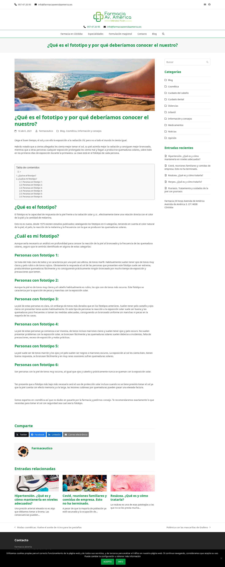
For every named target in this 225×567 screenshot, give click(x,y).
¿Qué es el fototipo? (27, 175)
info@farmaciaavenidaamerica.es (55, 4)
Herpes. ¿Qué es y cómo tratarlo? (185, 181)
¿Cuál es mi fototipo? (27, 178)
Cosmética (71, 130)
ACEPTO (107, 561)
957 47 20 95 (24, 4)
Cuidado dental (176, 99)
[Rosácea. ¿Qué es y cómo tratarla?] (133, 483)
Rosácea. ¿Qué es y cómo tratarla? (129, 498)
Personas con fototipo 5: (32, 194)
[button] (163, 34)
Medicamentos (175, 125)
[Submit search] (207, 61)
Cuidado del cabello (178, 92)
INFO (120, 561)
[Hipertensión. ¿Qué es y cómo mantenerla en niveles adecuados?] (37, 483)
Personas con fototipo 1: (32, 182)
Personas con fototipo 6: (32, 196)
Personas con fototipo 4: (32, 191)
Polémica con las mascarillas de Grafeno (187, 527)
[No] (221, 558)
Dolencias (173, 105)
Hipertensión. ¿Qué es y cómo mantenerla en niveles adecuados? (36, 499)
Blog (62, 130)
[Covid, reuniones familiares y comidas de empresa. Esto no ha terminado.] (85, 483)
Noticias (172, 131)
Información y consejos (89, 130)
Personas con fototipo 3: (32, 188)
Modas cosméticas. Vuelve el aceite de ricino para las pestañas (48, 527)
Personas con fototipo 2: (32, 185)
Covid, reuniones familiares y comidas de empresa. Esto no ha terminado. (85, 499)
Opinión (172, 138)
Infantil (172, 112)
